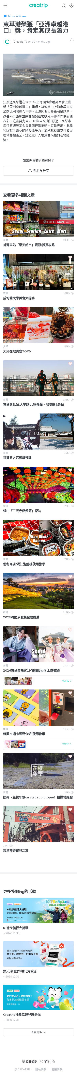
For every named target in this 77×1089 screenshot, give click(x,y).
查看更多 (36, 1032)
